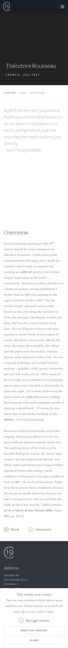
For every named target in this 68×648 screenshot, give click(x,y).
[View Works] (34, 190)
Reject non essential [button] (34, 630)
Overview (10, 93)
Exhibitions (37, 93)
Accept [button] (34, 640)
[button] (62, 6)
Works (23, 93)
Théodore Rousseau (31, 66)
